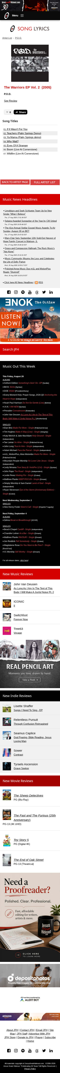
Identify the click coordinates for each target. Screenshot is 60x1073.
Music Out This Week (19, 366)
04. (11, 141)
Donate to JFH (25, 1037)
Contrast (18, 754)
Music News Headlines (20, 199)
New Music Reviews (18, 574)
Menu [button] (15, 15)
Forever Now (21, 619)
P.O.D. (18, 38)
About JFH (12, 1030)
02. (22, 133)
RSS (40, 282)
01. (15, 129)
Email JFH (42, 1030)
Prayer (39, 1037)
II (14, 605)
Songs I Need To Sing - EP (28, 710)
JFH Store (10, 1037)
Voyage (18, 632)
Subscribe (50, 1037)
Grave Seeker (21, 768)
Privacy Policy (30, 1069)
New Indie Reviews (17, 696)
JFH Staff (22, 1033)
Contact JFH (27, 1030)
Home (30, 1041)
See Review (10, 100)
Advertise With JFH (39, 1033)
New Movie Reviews (18, 781)
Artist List (7, 38)
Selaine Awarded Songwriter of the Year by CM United (31, 221)
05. (16, 145)
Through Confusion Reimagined (31, 723)
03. (22, 137)
